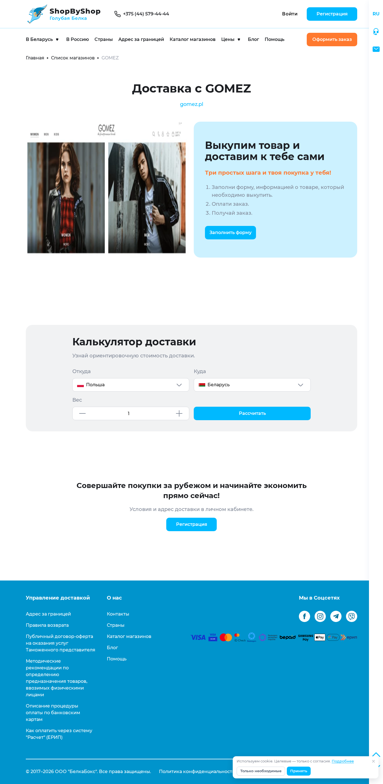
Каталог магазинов (193, 39)
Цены (227, 39)
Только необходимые (261, 771)
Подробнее (343, 761)
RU (376, 14)
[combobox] (130, 385)
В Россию (77, 39)
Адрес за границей (141, 39)
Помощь (274, 39)
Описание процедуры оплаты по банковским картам (53, 712)
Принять (298, 771)
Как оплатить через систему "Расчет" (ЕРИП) (59, 734)
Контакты (118, 614)
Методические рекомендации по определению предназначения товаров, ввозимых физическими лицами (56, 677)
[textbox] (131, 384)
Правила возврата (47, 625)
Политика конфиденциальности (197, 771)
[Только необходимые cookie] (373, 761)
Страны (103, 39)
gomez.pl (191, 104)
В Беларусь (39, 39)
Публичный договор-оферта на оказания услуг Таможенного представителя (60, 643)
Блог (253, 39)
